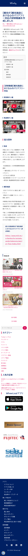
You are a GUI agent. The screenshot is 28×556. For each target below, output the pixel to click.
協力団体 (6, 69)
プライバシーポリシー (11, 540)
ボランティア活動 (9, 516)
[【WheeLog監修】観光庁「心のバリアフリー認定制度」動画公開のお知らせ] (12, 299)
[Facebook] (16, 545)
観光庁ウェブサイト (14, 50)
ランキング (4, 360)
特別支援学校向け (10, 505)
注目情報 (3, 368)
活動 (2, 371)
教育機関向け (8, 503)
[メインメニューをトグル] (25, 3)
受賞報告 (3, 365)
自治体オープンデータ (11, 494)
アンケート (4, 344)
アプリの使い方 (9, 487)
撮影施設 (8, 74)
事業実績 (7, 537)
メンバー (7, 530)
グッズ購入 (7, 519)
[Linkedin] (21, 545)
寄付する (5, 508)
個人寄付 (7, 511)
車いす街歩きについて (11, 500)
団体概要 (5, 525)
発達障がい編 (9, 67)
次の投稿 (14, 321)
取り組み (3, 363)
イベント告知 (4, 347)
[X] (7, 545)
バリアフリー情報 (6, 355)
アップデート (4, 339)
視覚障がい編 (9, 64)
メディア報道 (5, 358)
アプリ (3, 342)
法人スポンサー (9, 514)
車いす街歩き (7, 497)
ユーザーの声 (8, 489)
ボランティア (8, 532)
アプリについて (9, 484)
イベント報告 (4, 350)
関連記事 (8, 77)
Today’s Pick (6, 337)
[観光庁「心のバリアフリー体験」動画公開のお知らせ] (12, 281)
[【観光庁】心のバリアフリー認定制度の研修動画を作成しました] (12, 263)
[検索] (25, 328)
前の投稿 (14, 317)
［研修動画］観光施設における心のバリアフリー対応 (13, 60)
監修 (7, 72)
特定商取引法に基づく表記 (12, 521)
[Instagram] (12, 545)
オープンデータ (5, 352)
